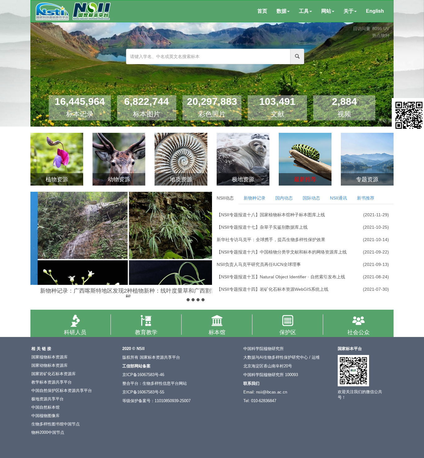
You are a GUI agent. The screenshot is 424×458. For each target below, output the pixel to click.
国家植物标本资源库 (49, 357)
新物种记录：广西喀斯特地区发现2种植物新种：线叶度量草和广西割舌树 (121, 294)
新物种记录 (254, 197)
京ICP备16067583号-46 (143, 375)
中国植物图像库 (45, 416)
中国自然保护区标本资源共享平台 (61, 390)
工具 (304, 11)
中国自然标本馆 (45, 407)
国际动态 (311, 197)
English (375, 11)
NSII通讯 (338, 197)
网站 (326, 11)
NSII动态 (225, 197)
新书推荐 (365, 197)
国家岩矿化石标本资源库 (53, 374)
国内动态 (284, 197)
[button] (35, 237)
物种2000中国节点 (47, 432)
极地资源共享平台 (47, 399)
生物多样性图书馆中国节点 (55, 424)
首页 (262, 11)
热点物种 (381, 35)
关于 (349, 11)
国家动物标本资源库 (49, 365)
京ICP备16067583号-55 (143, 392)
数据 (281, 11)
